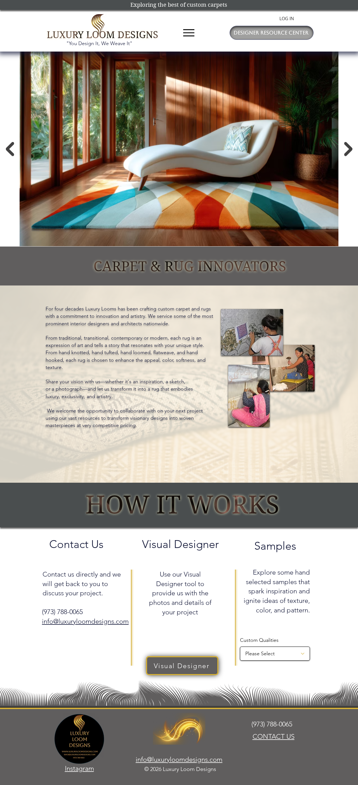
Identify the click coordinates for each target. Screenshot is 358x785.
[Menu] (188, 32)
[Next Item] (348, 149)
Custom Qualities (259, 640)
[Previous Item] (10, 149)
